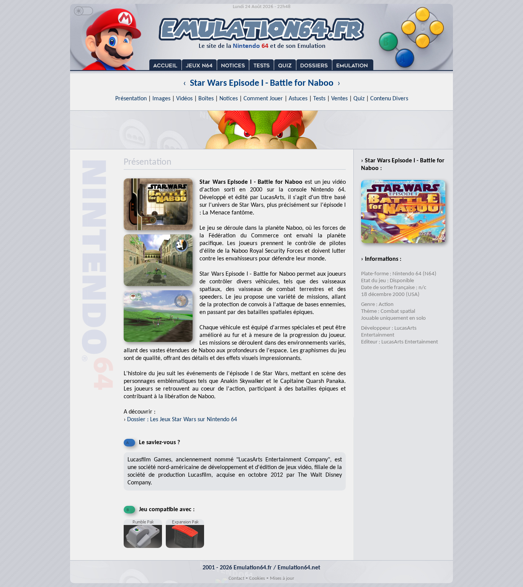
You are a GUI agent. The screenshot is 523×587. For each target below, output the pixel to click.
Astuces (298, 99)
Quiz (358, 99)
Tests (319, 99)
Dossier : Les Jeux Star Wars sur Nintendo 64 (182, 420)
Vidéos (184, 99)
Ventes (339, 99)
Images (161, 99)
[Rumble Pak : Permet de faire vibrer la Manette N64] (145, 551)
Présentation (131, 99)
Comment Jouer (263, 99)
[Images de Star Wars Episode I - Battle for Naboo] (161, 288)
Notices (228, 99)
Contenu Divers (389, 99)
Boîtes (206, 99)
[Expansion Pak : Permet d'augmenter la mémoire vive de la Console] (187, 551)
